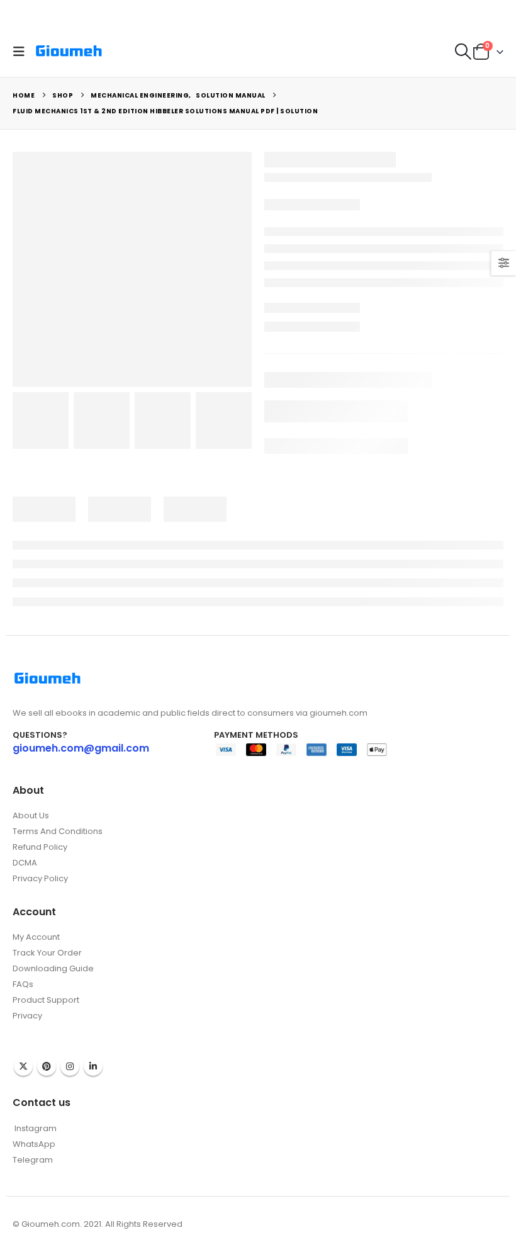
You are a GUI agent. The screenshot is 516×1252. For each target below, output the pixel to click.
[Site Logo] (69, 51)
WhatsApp (34, 1144)
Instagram (69, 1066)
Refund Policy (40, 847)
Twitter (23, 1066)
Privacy (27, 1016)
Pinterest (46, 1066)
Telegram (33, 1160)
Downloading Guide (53, 968)
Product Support (46, 1000)
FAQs (23, 984)
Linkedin (93, 1066)
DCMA (25, 863)
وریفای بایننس (37, 1029)
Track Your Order (47, 953)
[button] (22, 51)
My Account (36, 937)
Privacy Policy (40, 878)
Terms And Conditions (58, 831)
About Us (31, 815)
